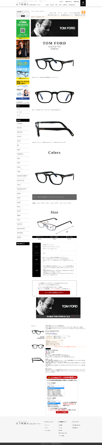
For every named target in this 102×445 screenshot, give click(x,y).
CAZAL (18, 150)
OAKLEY (19, 194)
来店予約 (60, 430)
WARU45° (19, 238)
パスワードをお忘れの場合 (74, 12)
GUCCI (18, 163)
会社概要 (60, 425)
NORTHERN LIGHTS (21, 189)
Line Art (19, 185)
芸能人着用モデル (21, 243)
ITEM (56, 4)
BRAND (18, 120)
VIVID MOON (20, 233)
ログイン (61, 1)
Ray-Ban (19, 211)
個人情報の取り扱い (77, 425)
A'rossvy (19, 141)
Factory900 (20, 124)
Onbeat (19, 198)
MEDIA (47, 4)
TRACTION (19, 225)
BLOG (60, 4)
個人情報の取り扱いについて (67, 15)
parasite (19, 203)
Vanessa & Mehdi (21, 229)
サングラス (19, 112)
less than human (20, 181)
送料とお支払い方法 (63, 433)
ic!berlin (20, 168)
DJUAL (18, 159)
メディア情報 (61, 435)
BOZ (18, 146)
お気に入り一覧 (53, 12)
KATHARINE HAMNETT (22, 176)
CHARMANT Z (20, 154)
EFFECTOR (19, 133)
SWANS (18, 216)
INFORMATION (72, 4)
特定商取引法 (75, 427)
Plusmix (19, 207)
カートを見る (47, 430)
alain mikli (19, 128)
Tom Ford (19, 137)
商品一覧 (39, 16)
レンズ (18, 115)
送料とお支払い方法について (53, 15)
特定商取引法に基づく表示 (80, 15)
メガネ (18, 108)
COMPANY (65, 4)
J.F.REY (20, 172)
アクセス (60, 427)
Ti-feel (19, 220)
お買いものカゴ (69, 1)
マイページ (60, 12)
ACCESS (52, 4)
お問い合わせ (76, 1)
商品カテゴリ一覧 (34, 16)
